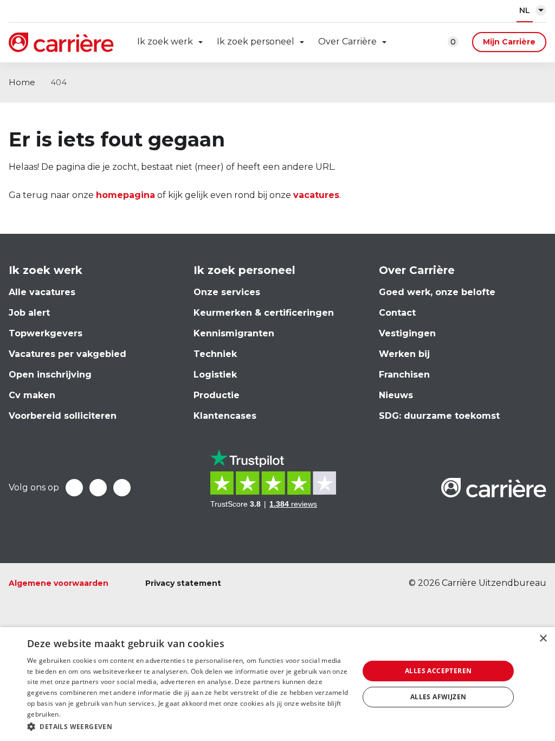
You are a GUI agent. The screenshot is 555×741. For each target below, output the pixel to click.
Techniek (215, 354)
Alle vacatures (42, 292)
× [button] (543, 639)
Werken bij (404, 354)
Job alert (29, 313)
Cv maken (32, 395)
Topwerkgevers (45, 333)
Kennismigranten (233, 333)
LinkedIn (98, 487)
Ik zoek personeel (255, 41)
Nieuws (396, 395)
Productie (216, 395)
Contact (397, 313)
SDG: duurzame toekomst (439, 416)
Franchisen (404, 374)
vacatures (316, 195)
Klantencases (224, 416)
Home (22, 82)
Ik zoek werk (165, 41)
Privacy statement (183, 583)
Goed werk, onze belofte (437, 292)
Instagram (122, 487)
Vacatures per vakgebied (67, 354)
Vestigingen (407, 333)
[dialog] (277, 684)
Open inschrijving (50, 374)
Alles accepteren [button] (438, 670)
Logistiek (215, 374)
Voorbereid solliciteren (63, 416)
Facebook (74, 487)
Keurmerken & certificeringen (263, 313)
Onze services (226, 292)
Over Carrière (347, 41)
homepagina (125, 195)
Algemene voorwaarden (58, 583)
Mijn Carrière (509, 42)
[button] (188, 726)
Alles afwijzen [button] (438, 696)
